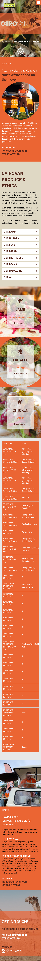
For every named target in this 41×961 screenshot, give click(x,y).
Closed (24, 713)
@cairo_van (13, 950)
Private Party (27, 532)
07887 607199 (11, 154)
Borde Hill (26, 498)
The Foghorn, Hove (29, 524)
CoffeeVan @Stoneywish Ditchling (27, 451)
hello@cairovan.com (14, 150)
